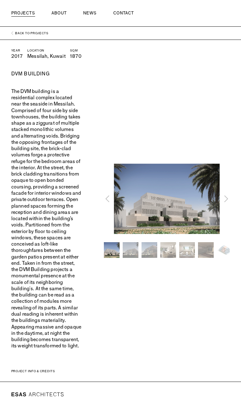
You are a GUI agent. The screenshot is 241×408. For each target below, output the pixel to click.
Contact (123, 12)
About (59, 12)
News (90, 12)
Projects (23, 12)
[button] (112, 250)
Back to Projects (32, 33)
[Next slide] (226, 199)
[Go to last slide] (108, 199)
